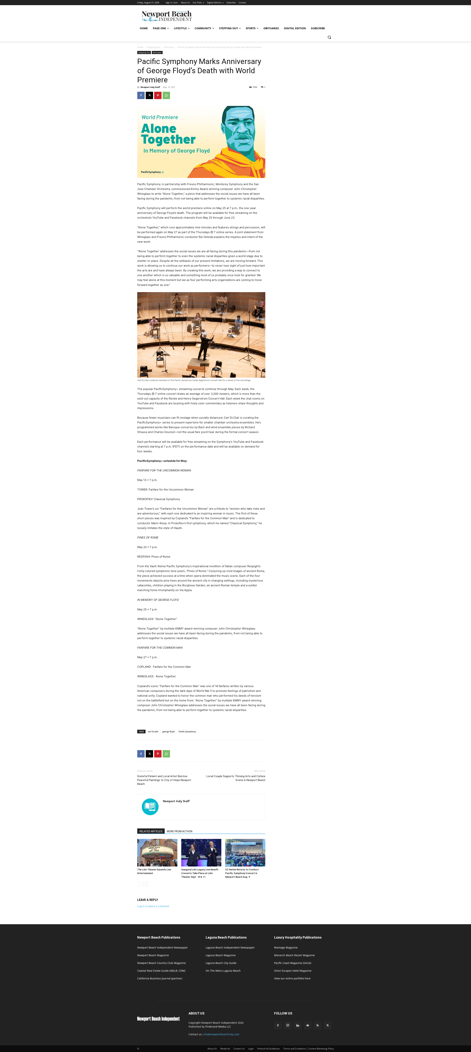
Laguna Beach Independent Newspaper (230, 947)
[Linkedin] (297, 1025)
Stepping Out (153, 47)
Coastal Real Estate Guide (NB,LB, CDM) (161, 970)
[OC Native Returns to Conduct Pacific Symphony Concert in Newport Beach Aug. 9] (245, 852)
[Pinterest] (158, 95)
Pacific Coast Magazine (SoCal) (292, 963)
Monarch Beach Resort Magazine (294, 955)
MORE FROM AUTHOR (179, 831)
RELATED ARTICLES (150, 831)
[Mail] (307, 1025)
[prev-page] (139, 884)
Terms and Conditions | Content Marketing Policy (308, 1048)
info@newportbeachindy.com (221, 1034)
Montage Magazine (286, 947)
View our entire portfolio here (292, 978)
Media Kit (225, 1048)
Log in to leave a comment (153, 906)
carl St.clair (153, 731)
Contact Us (239, 1048)
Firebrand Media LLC (218, 1026)
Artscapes (169, 47)
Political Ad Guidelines (268, 1048)
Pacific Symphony (187, 731)
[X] (149, 95)
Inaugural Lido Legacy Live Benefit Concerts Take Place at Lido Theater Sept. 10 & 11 (199, 873)
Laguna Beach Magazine (221, 955)
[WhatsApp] (166, 95)
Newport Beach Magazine (153, 955)
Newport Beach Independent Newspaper (162, 947)
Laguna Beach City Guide (221, 963)
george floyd (168, 731)
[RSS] (317, 1025)
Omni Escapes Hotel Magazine (292, 970)
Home (140, 47)
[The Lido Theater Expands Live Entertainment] (157, 852)
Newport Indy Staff (150, 87)
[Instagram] (287, 1025)
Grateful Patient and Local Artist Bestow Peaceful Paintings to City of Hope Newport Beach (164, 780)
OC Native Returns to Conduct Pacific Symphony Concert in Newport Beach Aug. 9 (242, 873)
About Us (212, 1048)
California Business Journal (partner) (159, 978)
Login (251, 1048)
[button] (329, 37)
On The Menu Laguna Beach (223, 970)
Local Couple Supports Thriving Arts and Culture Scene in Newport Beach (235, 778)
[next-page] (145, 884)
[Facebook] (141, 95)
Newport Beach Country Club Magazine (161, 963)
